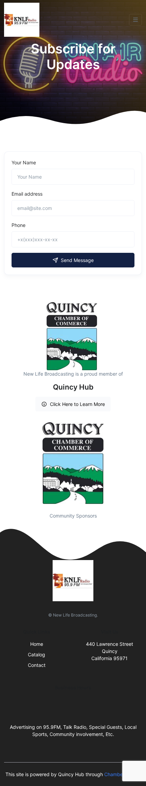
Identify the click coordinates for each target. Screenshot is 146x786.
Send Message (77, 260)
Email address (27, 194)
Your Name (24, 162)
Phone (18, 225)
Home (36, 644)
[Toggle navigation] (135, 20)
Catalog (36, 654)
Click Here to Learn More (77, 404)
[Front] (23, 20)
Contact (36, 665)
